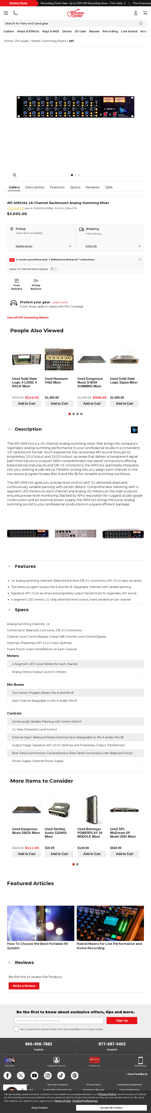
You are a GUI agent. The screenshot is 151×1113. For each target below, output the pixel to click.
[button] (75, 429)
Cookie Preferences (85, 1100)
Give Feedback (137, 1074)
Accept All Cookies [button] (111, 1107)
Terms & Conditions (57, 1084)
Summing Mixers (54, 41)
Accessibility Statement (129, 1084)
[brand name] (134, 430)
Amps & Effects (28, 31)
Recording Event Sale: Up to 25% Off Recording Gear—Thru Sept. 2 (83, 3)
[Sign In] (135, 13)
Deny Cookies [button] (39, 1107)
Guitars (9, 31)
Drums (67, 31)
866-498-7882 (38, 1044)
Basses (94, 31)
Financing (94, 1065)
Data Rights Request (93, 1089)
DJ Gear (80, 31)
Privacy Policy (107, 1094)
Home (8, 41)
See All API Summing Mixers (28, 317)
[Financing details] (140, 259)
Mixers (35, 41)
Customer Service (56, 1065)
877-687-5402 (112, 1044)
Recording (110, 31)
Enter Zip (91, 246)
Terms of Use (62, 1100)
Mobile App (140, 1065)
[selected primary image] (75, 107)
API (71, 41)
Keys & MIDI (50, 31)
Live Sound (129, 31)
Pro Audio (22, 41)
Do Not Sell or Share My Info (57, 1089)
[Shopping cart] (145, 13)
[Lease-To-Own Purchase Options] (54, 269)
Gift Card (9, 1065)
